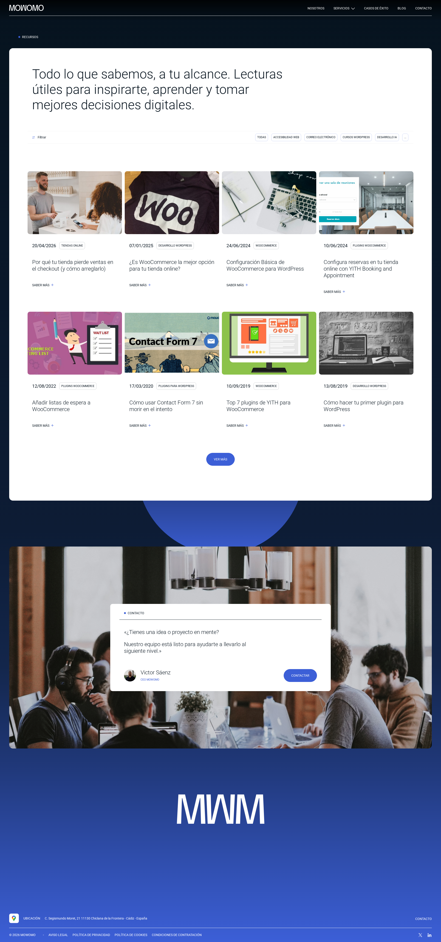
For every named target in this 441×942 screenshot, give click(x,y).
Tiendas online (72, 245)
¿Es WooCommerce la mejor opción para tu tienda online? (171, 265)
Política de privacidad (91, 935)
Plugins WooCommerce (369, 245)
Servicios (341, 8)
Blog (402, 8)
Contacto (423, 8)
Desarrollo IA (387, 137)
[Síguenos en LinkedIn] (429, 935)
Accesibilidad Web (286, 137)
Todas (261, 137)
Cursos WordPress (356, 137)
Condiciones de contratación (177, 935)
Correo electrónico (320, 137)
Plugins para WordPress (176, 386)
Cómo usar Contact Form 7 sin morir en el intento (166, 405)
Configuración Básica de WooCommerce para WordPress (265, 265)
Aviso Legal (58, 935)
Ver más (220, 459)
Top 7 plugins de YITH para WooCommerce (258, 405)
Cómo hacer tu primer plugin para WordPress (364, 405)
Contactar (300, 675)
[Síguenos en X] (420, 935)
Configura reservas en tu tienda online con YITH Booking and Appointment (361, 269)
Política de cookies (131, 935)
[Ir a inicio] (26, 8)
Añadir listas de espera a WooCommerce (61, 405)
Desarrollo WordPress (175, 245)
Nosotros (316, 8)
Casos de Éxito (376, 8)
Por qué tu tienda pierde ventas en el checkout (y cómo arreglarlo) (72, 265)
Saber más (40, 285)
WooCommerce (266, 245)
